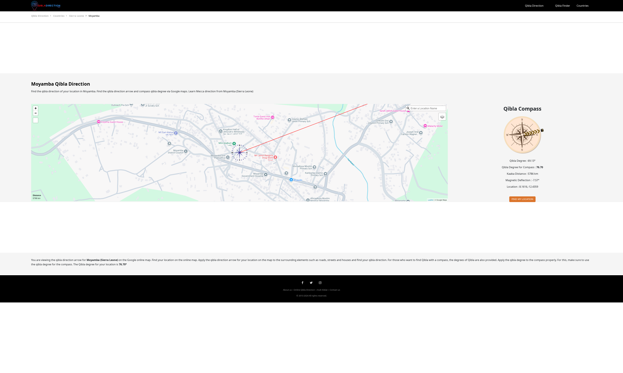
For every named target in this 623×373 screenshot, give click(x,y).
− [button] (36, 113)
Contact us (335, 289)
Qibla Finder (562, 5)
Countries (583, 5)
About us (287, 289)
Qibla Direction (534, 5)
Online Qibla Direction (304, 289)
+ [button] (36, 108)
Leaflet (430, 200)
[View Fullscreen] (35, 120)
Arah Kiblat (322, 289)
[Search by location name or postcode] (408, 108)
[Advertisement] (303, 48)
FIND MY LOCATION (522, 199)
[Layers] (442, 116)
